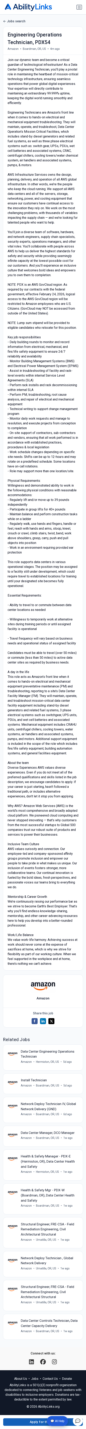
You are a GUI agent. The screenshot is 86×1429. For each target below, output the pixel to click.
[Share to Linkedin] (43, 1021)
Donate (67, 1379)
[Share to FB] (35, 1021)
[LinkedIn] (32, 1362)
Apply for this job (43, 1422)
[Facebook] (43, 1362)
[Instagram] (54, 1362)
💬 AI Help (57, 1421)
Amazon (13, 48)
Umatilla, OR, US (46, 1239)
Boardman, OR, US (34, 48)
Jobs (34, 1379)
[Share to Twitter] (51, 1021)
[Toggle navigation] (79, 7)
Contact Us (50, 1379)
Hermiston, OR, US (47, 1061)
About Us (20, 1379)
